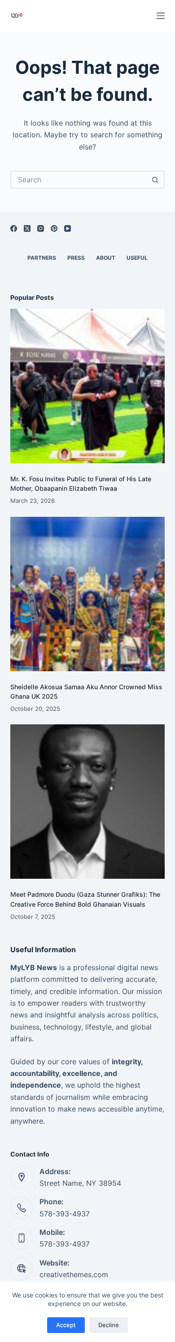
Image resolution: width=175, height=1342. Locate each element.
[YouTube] (67, 228)
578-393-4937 (64, 1213)
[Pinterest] (54, 228)
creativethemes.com (73, 1274)
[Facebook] (13, 228)
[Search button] (156, 180)
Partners (41, 257)
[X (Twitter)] (27, 228)
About (105, 257)
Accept (66, 1324)
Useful (137, 257)
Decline (108, 1324)
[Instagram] (40, 228)
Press (76, 257)
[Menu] (161, 16)
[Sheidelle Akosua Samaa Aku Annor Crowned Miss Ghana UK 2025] (87, 594)
